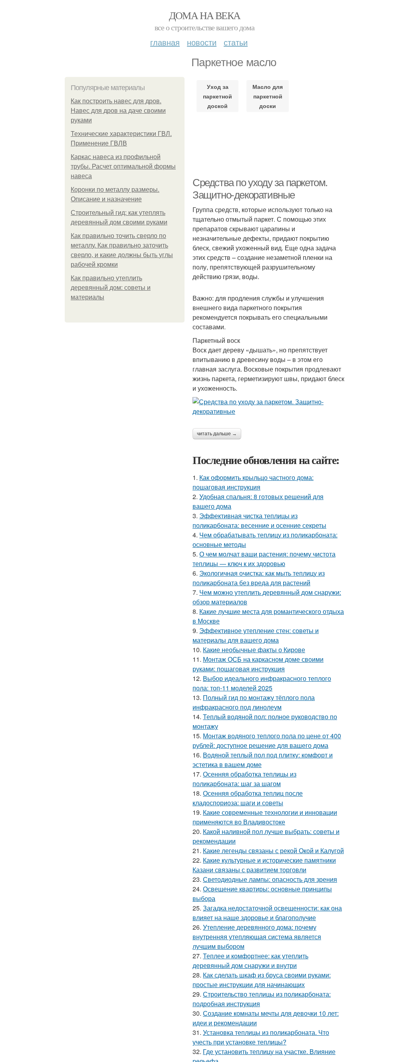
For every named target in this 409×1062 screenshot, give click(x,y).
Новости (201, 42)
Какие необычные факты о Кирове (254, 649)
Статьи (236, 42)
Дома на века (204, 15)
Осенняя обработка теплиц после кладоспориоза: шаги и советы (248, 798)
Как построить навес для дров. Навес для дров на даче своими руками (118, 111)
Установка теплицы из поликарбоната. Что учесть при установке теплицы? (261, 1037)
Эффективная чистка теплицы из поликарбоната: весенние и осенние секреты (259, 520)
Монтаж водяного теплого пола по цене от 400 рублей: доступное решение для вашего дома (267, 740)
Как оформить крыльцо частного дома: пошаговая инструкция (253, 482)
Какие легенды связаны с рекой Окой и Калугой (273, 850)
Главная (165, 42)
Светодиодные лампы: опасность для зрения (270, 879)
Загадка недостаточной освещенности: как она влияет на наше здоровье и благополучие (267, 912)
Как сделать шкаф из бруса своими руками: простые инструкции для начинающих (262, 979)
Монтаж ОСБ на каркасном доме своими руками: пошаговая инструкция (258, 664)
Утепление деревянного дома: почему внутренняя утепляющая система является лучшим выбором (257, 936)
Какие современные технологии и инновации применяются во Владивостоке (265, 817)
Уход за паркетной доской (217, 96)
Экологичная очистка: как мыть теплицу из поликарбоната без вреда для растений (259, 577)
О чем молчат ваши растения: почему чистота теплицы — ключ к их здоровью (264, 558)
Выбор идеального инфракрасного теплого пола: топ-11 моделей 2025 (262, 683)
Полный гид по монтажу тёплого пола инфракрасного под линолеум (254, 702)
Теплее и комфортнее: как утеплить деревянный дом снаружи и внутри (250, 960)
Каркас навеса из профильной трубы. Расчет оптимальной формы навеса (123, 166)
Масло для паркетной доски (267, 96)
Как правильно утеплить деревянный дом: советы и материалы (111, 288)
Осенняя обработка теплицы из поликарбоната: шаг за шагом (244, 778)
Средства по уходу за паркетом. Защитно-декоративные (260, 189)
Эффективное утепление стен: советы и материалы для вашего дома (256, 635)
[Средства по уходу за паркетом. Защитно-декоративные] (268, 406)
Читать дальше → (217, 434)
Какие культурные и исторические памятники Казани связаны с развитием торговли (264, 865)
